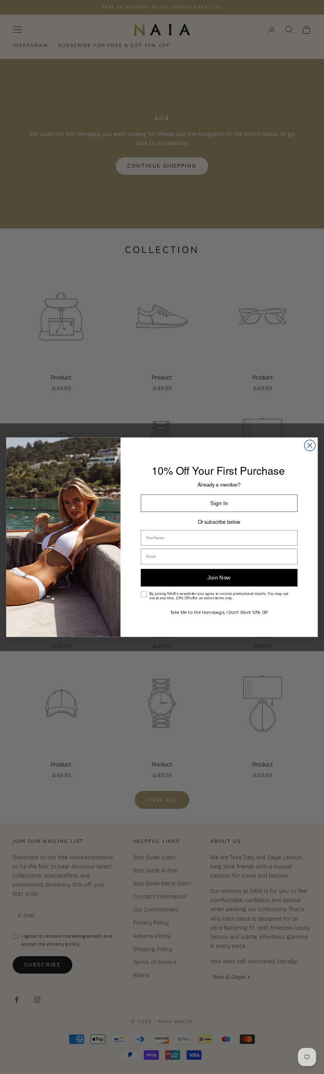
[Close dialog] (309, 445)
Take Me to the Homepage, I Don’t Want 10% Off (219, 612)
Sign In (219, 503)
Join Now (218, 577)
